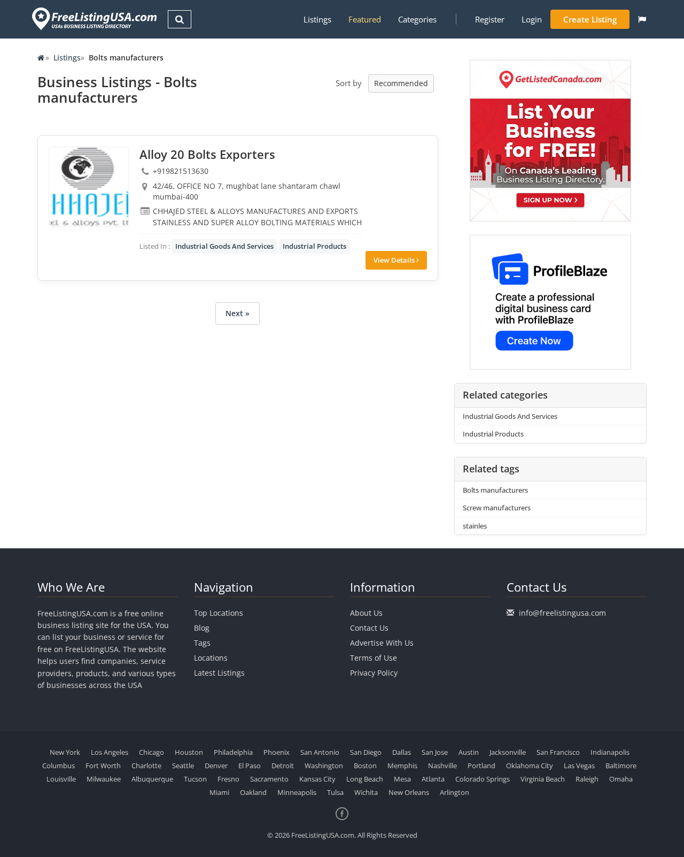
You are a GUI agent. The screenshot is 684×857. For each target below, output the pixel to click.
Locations (211, 658)
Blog (201, 628)
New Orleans (408, 792)
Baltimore (620, 765)
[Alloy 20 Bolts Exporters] (88, 186)
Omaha (621, 779)
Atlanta (433, 779)
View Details (395, 260)
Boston (365, 765)
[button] (642, 19)
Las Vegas (579, 765)
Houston (189, 752)
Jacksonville (507, 752)
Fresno (228, 779)
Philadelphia (233, 752)
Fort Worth (103, 765)
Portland (481, 765)
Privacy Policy (374, 673)
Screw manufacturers (497, 507)
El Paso (249, 765)
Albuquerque (152, 779)
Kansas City (317, 779)
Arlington (454, 792)
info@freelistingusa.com (562, 613)
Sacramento (269, 779)
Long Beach (364, 779)
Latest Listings (219, 673)
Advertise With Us (382, 643)
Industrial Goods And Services (224, 246)
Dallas (401, 752)
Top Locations (218, 613)
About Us (366, 613)
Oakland (253, 792)
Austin (468, 752)
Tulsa (335, 792)
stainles (475, 526)
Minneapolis (296, 792)
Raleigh (587, 779)
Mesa (402, 779)
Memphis (402, 765)
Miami (219, 792)
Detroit (282, 765)
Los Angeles (109, 752)
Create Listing (590, 19)
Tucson (195, 779)
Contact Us (369, 628)
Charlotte (146, 765)
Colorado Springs (482, 779)
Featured (364, 19)
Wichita (366, 792)
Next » (238, 313)
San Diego (366, 752)
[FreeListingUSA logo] (93, 18)
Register (489, 19)
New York (65, 752)
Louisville (61, 779)
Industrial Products (314, 246)
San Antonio (319, 752)
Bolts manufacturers (495, 490)
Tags (202, 643)
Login (532, 19)
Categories (417, 19)
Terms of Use (373, 658)
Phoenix (276, 752)
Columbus (58, 765)
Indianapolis (609, 752)
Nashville (442, 765)
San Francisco (558, 752)
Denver (216, 765)
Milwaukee (104, 779)
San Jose (435, 752)
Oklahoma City (529, 765)
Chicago (151, 752)
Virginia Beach (542, 779)
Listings (317, 19)
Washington (324, 765)
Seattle (183, 765)
